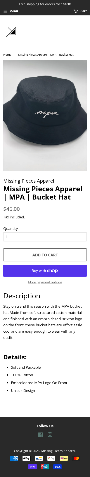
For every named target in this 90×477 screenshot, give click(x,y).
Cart (83, 11)
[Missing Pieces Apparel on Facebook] (40, 435)
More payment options (45, 282)
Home (7, 54)
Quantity (10, 228)
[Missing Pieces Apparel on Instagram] (49, 435)
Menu (13, 11)
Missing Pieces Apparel (58, 451)
